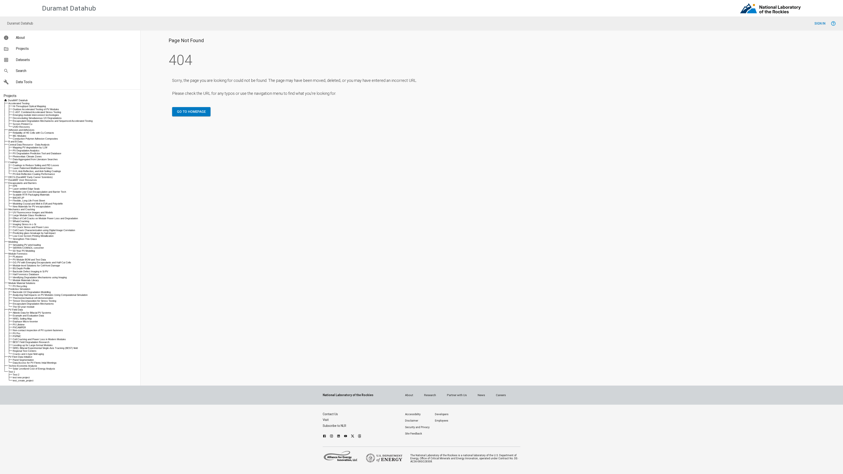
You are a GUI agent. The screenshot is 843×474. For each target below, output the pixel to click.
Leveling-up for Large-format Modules (33, 345)
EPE (15, 186)
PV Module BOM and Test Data (29, 259)
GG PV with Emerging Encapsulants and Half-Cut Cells (42, 262)
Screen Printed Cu (22, 124)
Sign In (819, 23)
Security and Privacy (417, 427)
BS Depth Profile (21, 268)
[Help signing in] (833, 23)
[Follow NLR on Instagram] (331, 436)
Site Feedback (413, 433)
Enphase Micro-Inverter (25, 321)
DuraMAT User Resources (22, 180)
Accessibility (413, 414)
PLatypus (18, 256)
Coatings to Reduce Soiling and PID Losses (36, 165)
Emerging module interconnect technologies (36, 115)
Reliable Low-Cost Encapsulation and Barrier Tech (39, 191)
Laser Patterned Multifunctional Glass (32, 168)
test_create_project (23, 380)
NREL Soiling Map (22, 318)
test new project (21, 377)
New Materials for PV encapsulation (31, 206)
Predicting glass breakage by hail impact (34, 233)
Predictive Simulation (19, 289)
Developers (442, 414)
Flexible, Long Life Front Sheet (29, 200)
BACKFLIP (18, 197)
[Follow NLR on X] (352, 436)
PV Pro (16, 333)
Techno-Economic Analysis (22, 365)
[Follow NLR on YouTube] (345, 436)
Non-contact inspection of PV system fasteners (38, 330)
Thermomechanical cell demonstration (33, 298)
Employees (441, 420)
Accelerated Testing (18, 103)
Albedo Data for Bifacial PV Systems (32, 312)
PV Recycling (20, 286)
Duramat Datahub (69, 8)
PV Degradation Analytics (26, 150)
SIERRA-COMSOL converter (28, 247)
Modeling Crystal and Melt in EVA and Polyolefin (38, 203)
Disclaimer (411, 420)
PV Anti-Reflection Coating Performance (34, 174)
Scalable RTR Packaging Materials (31, 194)
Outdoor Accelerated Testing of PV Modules (36, 109)
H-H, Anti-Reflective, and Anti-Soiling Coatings (37, 171)
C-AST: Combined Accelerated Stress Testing (37, 112)
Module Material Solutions (21, 283)
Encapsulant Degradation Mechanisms (33, 303)
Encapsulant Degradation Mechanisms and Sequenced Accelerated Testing (53, 121)
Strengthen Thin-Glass (25, 239)
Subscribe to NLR (334, 425)
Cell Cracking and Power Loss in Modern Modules (39, 339)
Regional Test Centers (24, 351)
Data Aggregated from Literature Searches (35, 159)
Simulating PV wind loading (27, 245)
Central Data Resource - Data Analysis (29, 144)
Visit (326, 420)
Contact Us (330, 414)
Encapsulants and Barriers (22, 183)
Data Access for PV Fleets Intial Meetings (35, 362)
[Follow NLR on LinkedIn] (338, 436)
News (481, 395)
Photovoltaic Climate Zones (27, 156)
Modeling (13, 242)
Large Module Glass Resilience (29, 215)
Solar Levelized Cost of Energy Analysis (34, 368)
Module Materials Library (26, 280)
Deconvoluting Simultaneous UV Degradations (37, 118)
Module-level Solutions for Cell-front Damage (36, 265)
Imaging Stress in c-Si (24, 224)
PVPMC (17, 336)
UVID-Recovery (21, 127)
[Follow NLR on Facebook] (324, 436)
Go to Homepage (191, 112)
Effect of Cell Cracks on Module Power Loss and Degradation (45, 218)
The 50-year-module (23, 306)
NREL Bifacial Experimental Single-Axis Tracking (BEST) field (45, 348)
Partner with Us (457, 395)
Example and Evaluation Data (28, 315)
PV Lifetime (19, 324)
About (409, 395)
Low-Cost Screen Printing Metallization (33, 236)
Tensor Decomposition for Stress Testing (34, 301)
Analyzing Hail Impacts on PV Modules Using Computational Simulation (50, 295)
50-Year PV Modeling (24, 251)
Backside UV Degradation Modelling (32, 292)
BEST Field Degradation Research (31, 342)
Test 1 (11, 371)
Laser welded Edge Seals (26, 188)
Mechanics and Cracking (21, 209)
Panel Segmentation (23, 360)
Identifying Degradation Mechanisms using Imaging (40, 277)
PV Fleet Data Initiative (20, 357)
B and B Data (15, 141)
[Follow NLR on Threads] (359, 436)
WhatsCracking (21, 221)
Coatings (13, 162)
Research (430, 395)
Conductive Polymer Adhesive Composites (35, 138)
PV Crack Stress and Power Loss (31, 227)
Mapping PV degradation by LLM (30, 147)
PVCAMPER (19, 327)
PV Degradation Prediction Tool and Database (37, 153)
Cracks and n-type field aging (28, 354)
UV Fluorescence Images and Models (33, 212)
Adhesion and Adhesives (21, 130)
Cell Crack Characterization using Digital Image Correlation (44, 230)
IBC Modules (19, 136)
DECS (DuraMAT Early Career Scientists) (30, 177)
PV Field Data (15, 309)
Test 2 (16, 374)
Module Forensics (17, 253)
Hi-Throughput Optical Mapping (29, 106)
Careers (501, 395)
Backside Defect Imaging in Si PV (30, 271)
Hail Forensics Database (26, 274)
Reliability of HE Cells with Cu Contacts (33, 132)
